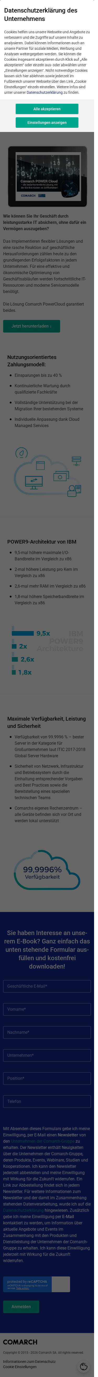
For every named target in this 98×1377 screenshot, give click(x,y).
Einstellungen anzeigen (47, 122)
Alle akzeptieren (47, 109)
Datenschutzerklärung (45, 92)
